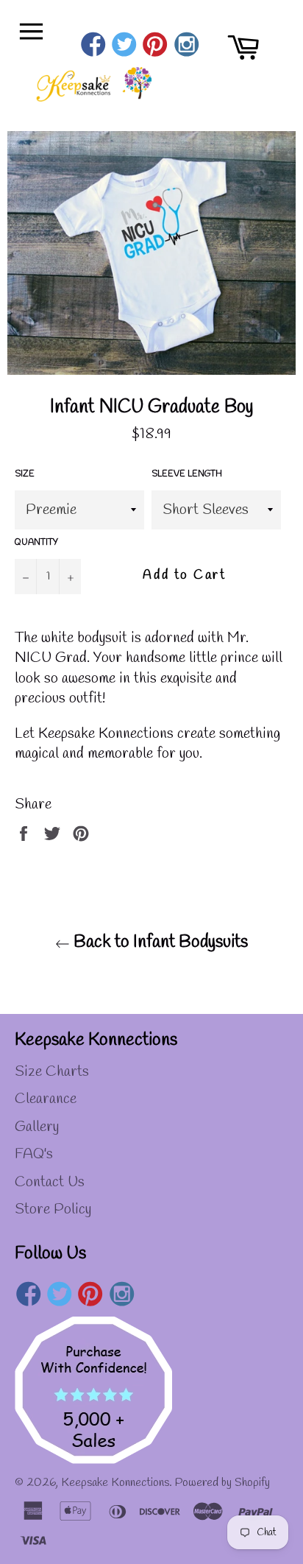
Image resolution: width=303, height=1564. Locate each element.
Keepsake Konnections (115, 1482)
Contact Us (50, 1182)
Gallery (37, 1127)
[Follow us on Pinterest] (155, 46)
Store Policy (53, 1209)
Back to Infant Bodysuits (159, 942)
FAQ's (34, 1154)
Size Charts (52, 1072)
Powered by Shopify (222, 1482)
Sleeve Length (187, 474)
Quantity (36, 543)
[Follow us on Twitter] (124, 46)
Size (25, 474)
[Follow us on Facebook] (93, 46)
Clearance (45, 1099)
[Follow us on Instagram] (186, 46)
